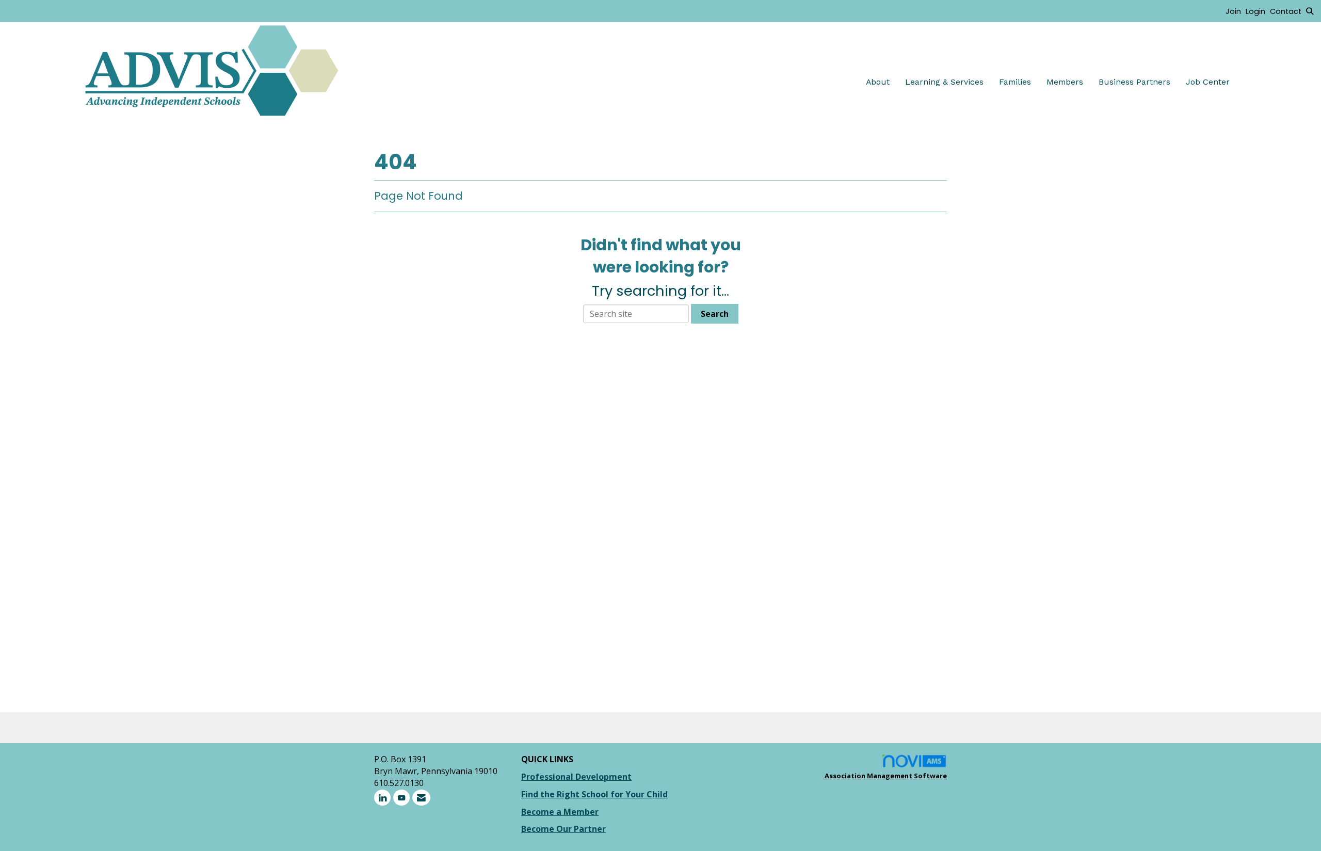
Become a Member (560, 811)
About (878, 82)
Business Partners (1134, 82)
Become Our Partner (563, 828)
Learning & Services (944, 82)
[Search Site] (1309, 11)
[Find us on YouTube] (401, 798)
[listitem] (1236, 11)
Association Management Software (886, 775)
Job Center (1208, 82)
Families (1015, 82)
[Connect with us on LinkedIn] (382, 798)
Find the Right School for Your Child (594, 794)
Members (1064, 82)
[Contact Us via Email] (421, 798)
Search (715, 313)
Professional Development (576, 776)
